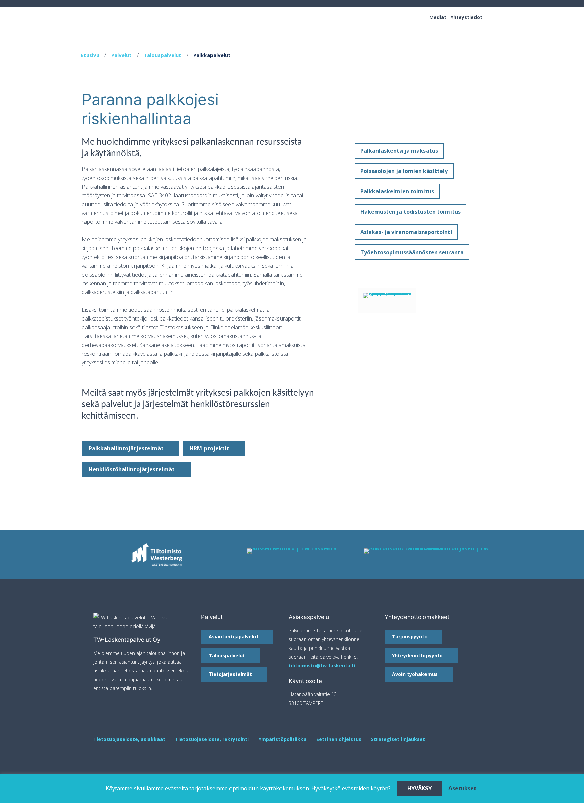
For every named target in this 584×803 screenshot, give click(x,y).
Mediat (437, 17)
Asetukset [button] (462, 788)
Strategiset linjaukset (398, 739)
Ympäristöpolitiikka (283, 739)
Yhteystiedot (466, 17)
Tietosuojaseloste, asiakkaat (129, 739)
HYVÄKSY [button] (419, 788)
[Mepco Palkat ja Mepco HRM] (387, 300)
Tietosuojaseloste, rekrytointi (212, 739)
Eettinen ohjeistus (338, 739)
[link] (292, 551)
